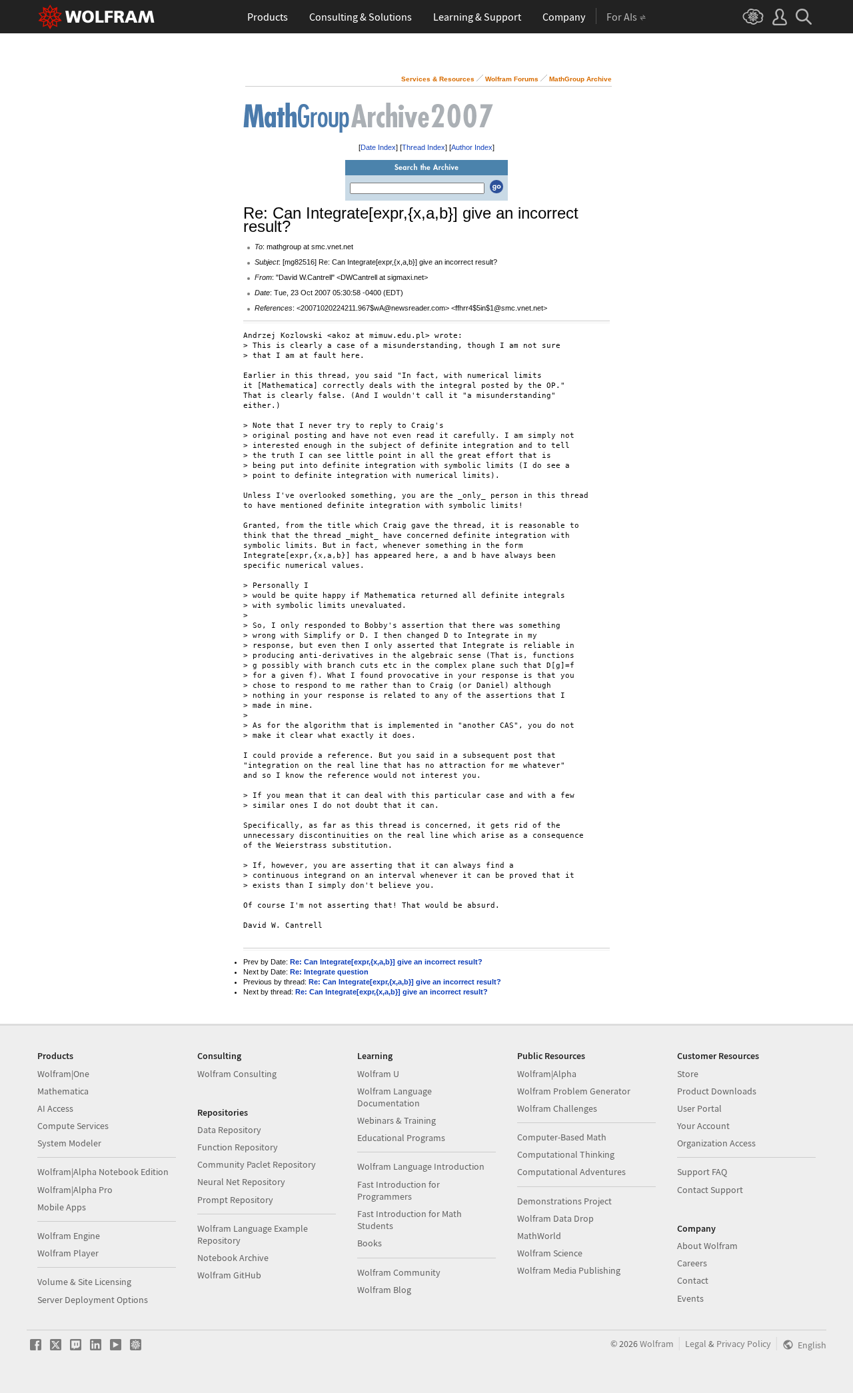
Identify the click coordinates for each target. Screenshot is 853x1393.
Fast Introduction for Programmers (398, 1190)
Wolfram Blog (384, 1290)
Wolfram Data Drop (555, 1218)
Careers (692, 1263)
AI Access (55, 1108)
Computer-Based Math (561, 1137)
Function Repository (237, 1147)
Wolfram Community (398, 1272)
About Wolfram (707, 1246)
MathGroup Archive (580, 79)
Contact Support (710, 1190)
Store (687, 1074)
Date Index (378, 147)
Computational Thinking (565, 1154)
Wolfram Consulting (237, 1074)
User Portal (699, 1108)
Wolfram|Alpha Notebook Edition (103, 1172)
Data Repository (229, 1130)
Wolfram (657, 1344)
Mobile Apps (61, 1207)
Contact (692, 1280)
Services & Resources (437, 79)
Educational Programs (401, 1138)
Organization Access (716, 1143)
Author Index (471, 147)
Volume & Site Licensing (84, 1282)
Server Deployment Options (92, 1300)
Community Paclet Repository (256, 1164)
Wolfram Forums (511, 79)
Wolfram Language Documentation (394, 1097)
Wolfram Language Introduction (420, 1166)
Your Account (703, 1126)
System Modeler (69, 1143)
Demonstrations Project (564, 1201)
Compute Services (73, 1126)
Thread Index (423, 147)
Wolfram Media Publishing (568, 1270)
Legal (695, 1344)
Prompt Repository (235, 1200)
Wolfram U (378, 1074)
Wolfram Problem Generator (573, 1091)
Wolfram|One (63, 1074)
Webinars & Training (396, 1120)
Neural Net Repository (241, 1182)
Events (690, 1298)
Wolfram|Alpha (546, 1074)
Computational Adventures (571, 1172)
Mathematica (63, 1091)
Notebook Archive (233, 1258)
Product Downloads (716, 1091)
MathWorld (539, 1236)
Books (369, 1243)
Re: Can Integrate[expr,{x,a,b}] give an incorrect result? (386, 962)
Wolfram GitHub (229, 1275)
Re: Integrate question (329, 972)
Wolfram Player (68, 1253)
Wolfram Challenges (557, 1108)
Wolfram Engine (68, 1236)
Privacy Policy (743, 1344)
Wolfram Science (549, 1253)
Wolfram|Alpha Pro (75, 1190)
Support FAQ (702, 1172)
